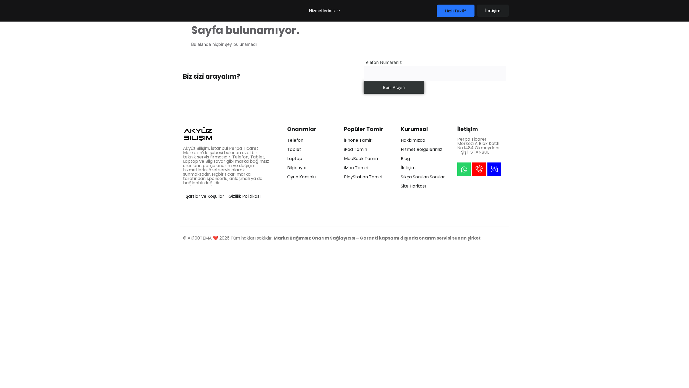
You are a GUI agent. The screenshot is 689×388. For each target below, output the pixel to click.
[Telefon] (479, 169)
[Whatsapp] (464, 169)
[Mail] (494, 169)
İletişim (493, 10)
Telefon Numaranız (383, 62)
